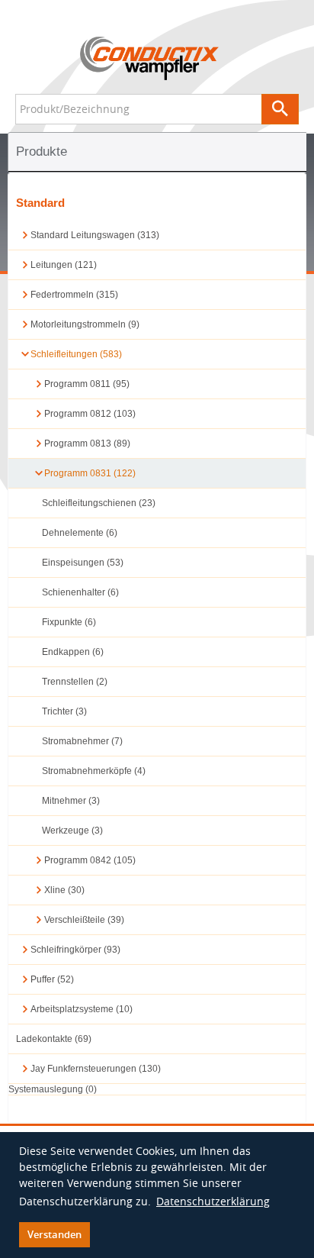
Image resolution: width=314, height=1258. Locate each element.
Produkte (41, 151)
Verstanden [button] (54, 1234)
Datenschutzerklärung (213, 1201)
